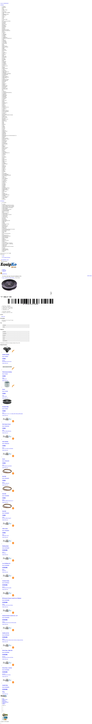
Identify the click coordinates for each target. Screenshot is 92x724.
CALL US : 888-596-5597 (4, 3)
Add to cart (6, 363)
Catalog (89, 275)
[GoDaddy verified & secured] (5, 715)
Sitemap (3, 703)
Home (3, 277)
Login (3, 255)
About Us (3, 269)
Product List (7, 277)
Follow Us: (4, 705)
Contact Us (4, 271)
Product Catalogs (4, 699)
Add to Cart (3, 316)
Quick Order (4, 270)
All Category (2, 200)
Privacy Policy (4, 701)
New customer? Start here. (6, 257)
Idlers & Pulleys (12, 277)
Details (3, 363)
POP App (4, 273)
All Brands (2, 4)
